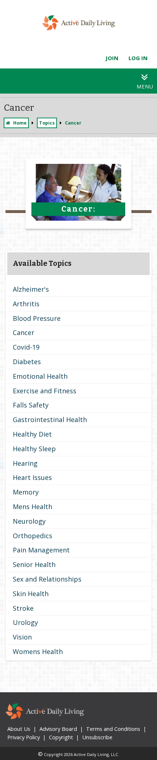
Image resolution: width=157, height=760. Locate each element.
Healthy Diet (32, 434)
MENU (145, 86)
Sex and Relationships (47, 579)
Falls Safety (31, 405)
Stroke (23, 608)
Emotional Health (40, 376)
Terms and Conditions (113, 728)
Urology (25, 622)
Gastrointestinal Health (50, 419)
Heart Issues (32, 477)
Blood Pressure (37, 318)
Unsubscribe (97, 737)
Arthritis (26, 303)
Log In (138, 58)
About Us (18, 728)
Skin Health (31, 593)
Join (112, 58)
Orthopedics (32, 535)
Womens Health (38, 651)
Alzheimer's (31, 289)
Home (20, 123)
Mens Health (32, 506)
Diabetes (27, 361)
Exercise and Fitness (44, 390)
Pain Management (41, 550)
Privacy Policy (23, 737)
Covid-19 (26, 347)
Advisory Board (58, 728)
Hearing (25, 463)
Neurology (29, 521)
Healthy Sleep (34, 448)
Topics (47, 123)
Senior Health (34, 564)
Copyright (61, 737)
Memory (26, 492)
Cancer (23, 332)
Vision (22, 637)
